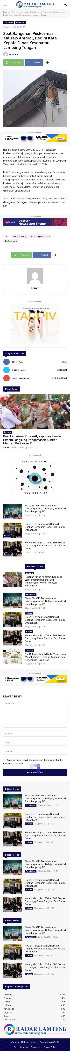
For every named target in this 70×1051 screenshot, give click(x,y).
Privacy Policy (50, 1047)
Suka (64, 362)
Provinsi (15, 12)
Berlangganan (59, 378)
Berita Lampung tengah (39, 236)
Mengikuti (62, 370)
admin (15, 54)
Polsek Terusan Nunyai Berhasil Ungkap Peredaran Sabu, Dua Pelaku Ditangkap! (45, 526)
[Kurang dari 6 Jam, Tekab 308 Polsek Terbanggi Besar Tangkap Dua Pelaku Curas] (12, 548)
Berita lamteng (11, 241)
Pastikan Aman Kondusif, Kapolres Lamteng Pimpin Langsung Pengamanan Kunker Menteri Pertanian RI (33, 439)
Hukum (7, 535)
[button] (65, 4)
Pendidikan (9, 517)
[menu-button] (5, 4)
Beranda (6, 12)
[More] (47, 62)
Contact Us (36, 1047)
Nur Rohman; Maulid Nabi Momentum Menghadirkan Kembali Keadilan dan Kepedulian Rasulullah (45, 656)
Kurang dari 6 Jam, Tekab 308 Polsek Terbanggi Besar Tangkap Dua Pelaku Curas (45, 545)
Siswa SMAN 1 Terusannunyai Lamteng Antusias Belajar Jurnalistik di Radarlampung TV (45, 508)
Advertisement (21, 1047)
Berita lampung (19, 236)
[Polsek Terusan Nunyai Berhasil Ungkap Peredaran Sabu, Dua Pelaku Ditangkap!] (12, 530)
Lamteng (24, 12)
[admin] (6, 54)
